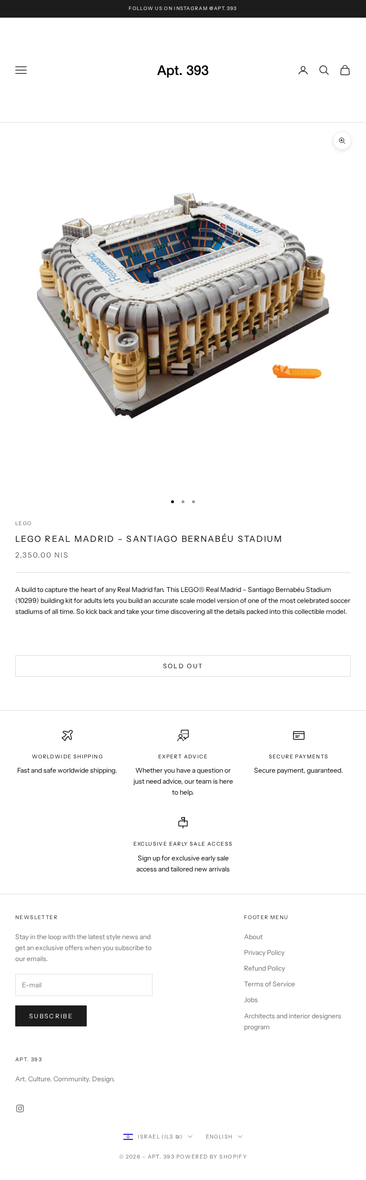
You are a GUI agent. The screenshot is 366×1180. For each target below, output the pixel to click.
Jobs (251, 999)
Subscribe (51, 1016)
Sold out (183, 666)
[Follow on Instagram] (20, 1108)
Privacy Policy (264, 952)
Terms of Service (269, 984)
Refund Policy (264, 968)
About (253, 936)
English (219, 1136)
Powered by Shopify (211, 1156)
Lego (23, 523)
